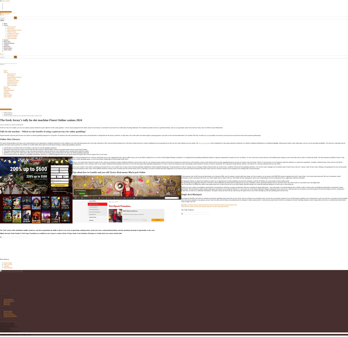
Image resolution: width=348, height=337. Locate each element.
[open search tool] (2, 15)
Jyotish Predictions (9, 301)
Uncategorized (18, 124)
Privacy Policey (8, 313)
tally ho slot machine (204, 143)
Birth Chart (7, 302)
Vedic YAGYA (8, 264)
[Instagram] (4, 7)
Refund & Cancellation (10, 316)
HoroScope (7, 304)
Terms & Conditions (9, 314)
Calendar (6, 266)
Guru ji (2, 124)
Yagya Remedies (8, 299)
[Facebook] (4, 5)
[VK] (4, 9)
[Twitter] (4, 4)
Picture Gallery (8, 263)
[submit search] (15, 18)
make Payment (6, 12)
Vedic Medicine (8, 267)
